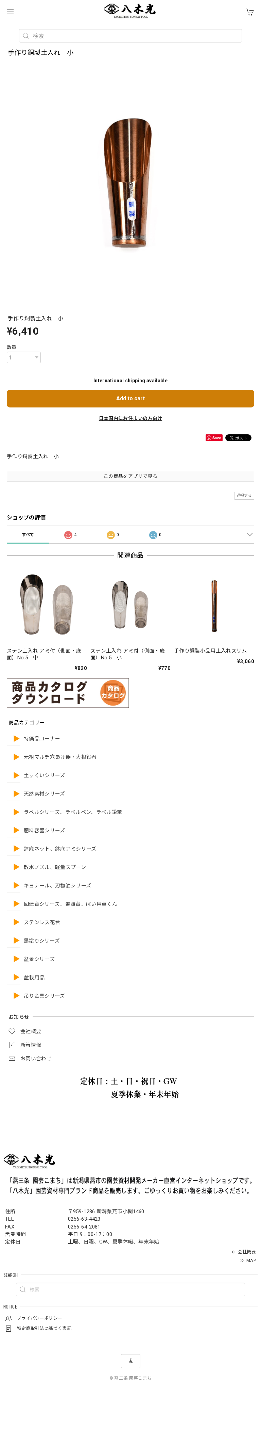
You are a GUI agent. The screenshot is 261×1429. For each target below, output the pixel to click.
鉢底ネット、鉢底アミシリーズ (60, 849)
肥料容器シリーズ (44, 831)
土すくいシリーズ (44, 775)
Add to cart (130, 398)
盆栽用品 (34, 978)
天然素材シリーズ (44, 794)
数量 (12, 347)
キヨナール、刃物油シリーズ (57, 886)
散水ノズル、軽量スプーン (55, 867)
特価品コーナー (42, 739)
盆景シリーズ (39, 959)
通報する (244, 495)
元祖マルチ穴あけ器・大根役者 (60, 757)
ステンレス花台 (42, 923)
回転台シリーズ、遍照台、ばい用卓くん (70, 904)
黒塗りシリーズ (42, 941)
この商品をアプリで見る (130, 476)
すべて (28, 534)
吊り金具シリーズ (44, 996)
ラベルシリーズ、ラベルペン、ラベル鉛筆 (73, 812)
